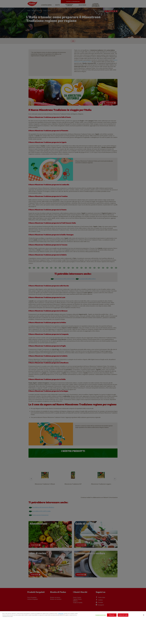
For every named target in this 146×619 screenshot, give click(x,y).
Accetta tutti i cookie (123, 615)
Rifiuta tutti (111, 615)
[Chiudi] (143, 615)
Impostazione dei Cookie (100, 615)
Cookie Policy (60, 613)
